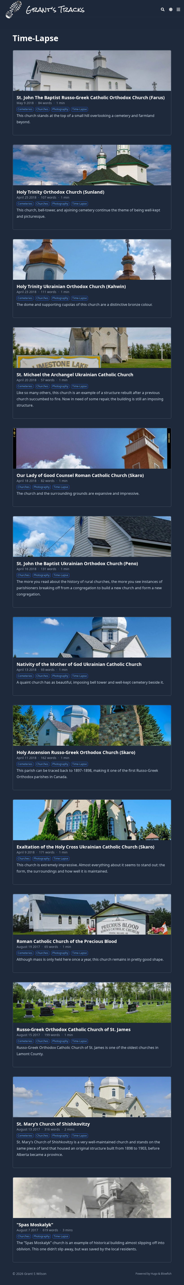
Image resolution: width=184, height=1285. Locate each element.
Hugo (154, 1274)
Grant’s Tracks (55, 9)
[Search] (162, 9)
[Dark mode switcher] (171, 9)
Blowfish (166, 1274)
